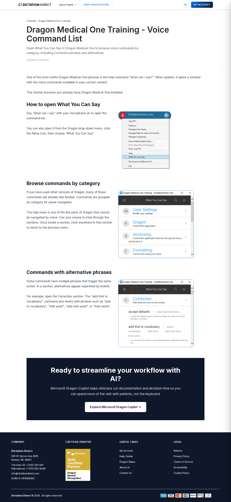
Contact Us (126, 472)
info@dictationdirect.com (25, 473)
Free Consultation (96, 4)
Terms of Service (183, 461)
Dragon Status (127, 461)
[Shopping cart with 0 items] (185, 5)
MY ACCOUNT (202, 4)
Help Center (126, 456)
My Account (126, 450)
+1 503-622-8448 (36, 468)
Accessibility (180, 467)
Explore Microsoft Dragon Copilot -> (115, 407)
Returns (178, 450)
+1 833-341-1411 (34, 465)
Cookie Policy (181, 472)
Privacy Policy (181, 456)
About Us (125, 467)
